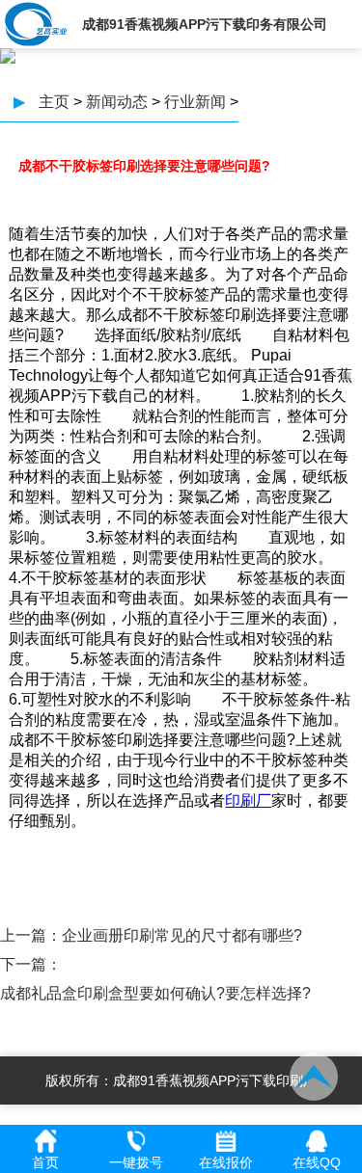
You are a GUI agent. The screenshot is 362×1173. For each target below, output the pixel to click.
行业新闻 (195, 101)
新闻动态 (117, 101)
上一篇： (31, 935)
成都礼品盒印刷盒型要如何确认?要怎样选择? (155, 993)
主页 (54, 101)
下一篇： (31, 964)
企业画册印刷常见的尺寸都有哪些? (182, 935)
